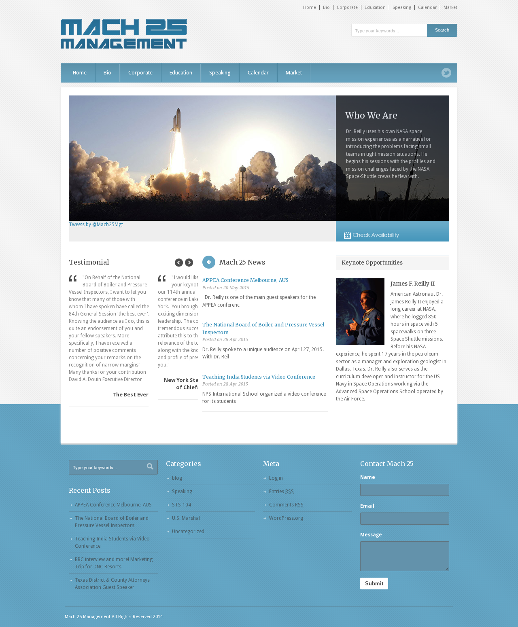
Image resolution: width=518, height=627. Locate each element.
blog (177, 478)
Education (375, 7)
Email (367, 506)
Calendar (427, 7)
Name (367, 477)
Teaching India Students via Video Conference (258, 377)
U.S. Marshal (186, 518)
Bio (326, 7)
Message (371, 535)
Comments (286, 505)
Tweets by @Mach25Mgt (96, 224)
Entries (281, 491)
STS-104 (181, 505)
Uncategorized (188, 531)
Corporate (347, 7)
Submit (374, 583)
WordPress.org (286, 518)
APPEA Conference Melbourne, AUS (245, 280)
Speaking (402, 7)
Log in (276, 478)
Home (309, 7)
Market (450, 7)
